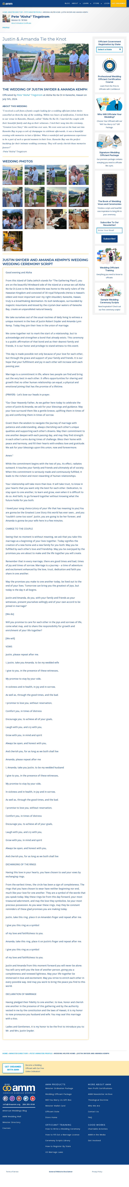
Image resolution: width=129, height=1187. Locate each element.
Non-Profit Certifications (100, 1088)
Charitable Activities (98, 1129)
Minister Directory (15, 12)
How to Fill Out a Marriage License (62, 1134)
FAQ (90, 1117)
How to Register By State (58, 1146)
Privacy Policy (97, 1172)
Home (5, 12)
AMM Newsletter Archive (100, 1094)
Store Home (51, 1117)
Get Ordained (118, 3)
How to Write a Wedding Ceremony (62, 1129)
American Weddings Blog (15, 1110)
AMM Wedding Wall (12, 1116)
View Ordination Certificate (21, 23)
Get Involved (94, 1140)
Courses (7, 1128)
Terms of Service (12, 1172)
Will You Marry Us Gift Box (58, 1100)
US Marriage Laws (54, 1152)
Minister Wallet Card (55, 1105)
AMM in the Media (97, 1134)
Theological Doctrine (98, 1100)
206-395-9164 (28, 1104)
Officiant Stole (52, 1111)
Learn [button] (86, 3)
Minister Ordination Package (59, 1088)
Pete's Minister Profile (33, 12)
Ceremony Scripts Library (57, 1140)
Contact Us (93, 1111)
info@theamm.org (11, 1104)
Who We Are (94, 1105)
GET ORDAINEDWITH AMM (13, 1068)
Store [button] (96, 3)
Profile (6, 28)
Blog (67, 3)
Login (107, 3)
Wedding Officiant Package (58, 1094)
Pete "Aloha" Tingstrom (30, 94)
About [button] (75, 3)
